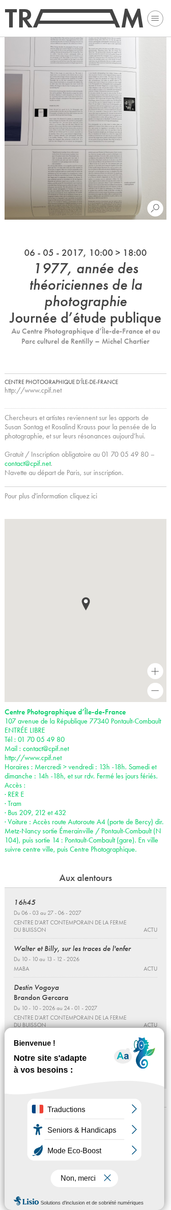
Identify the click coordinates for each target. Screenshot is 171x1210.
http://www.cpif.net (33, 390)
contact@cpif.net (28, 463)
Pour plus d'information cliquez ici (51, 496)
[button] (85, 604)
